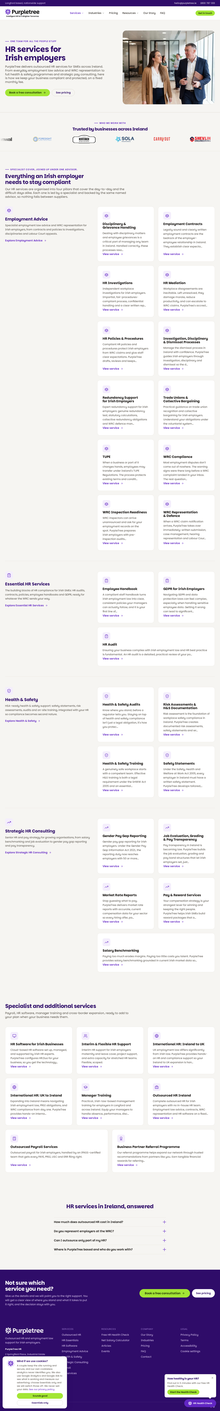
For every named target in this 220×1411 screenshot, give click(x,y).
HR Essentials (70, 1340)
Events (105, 1351)
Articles (106, 1346)
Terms (184, 1340)
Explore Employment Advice (24, 240)
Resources (129, 13)
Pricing (113, 13)
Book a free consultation (25, 92)
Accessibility (189, 1346)
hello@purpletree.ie (185, 3)
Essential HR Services (27, 584)
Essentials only (40, 1402)
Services (75, 13)
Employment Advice (26, 219)
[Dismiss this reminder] (212, 1378)
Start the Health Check (183, 1392)
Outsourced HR (71, 1335)
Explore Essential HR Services (24, 605)
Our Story (149, 13)
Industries (94, 13)
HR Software (69, 1346)
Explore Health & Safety (20, 721)
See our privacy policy (41, 1389)
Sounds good (40, 1395)
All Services (69, 1373)
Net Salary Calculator (115, 1340)
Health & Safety (21, 700)
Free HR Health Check (115, 1335)
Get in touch (205, 13)
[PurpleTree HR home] (22, 13)
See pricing (63, 92)
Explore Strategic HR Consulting (26, 852)
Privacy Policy (189, 1335)
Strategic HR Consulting (30, 831)
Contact (146, 1357)
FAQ (162, 13)
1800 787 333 (207, 3)
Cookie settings (190, 1351)
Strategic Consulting (75, 1362)
